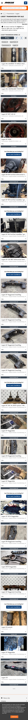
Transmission (10, 13)
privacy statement (19, 711)
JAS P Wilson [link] (13, 70)
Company (3, 701)
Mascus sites (6, 698)
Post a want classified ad (13, 154)
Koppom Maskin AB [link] (14, 181)
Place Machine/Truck (25, 2)
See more (24, 24)
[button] (7, 38)
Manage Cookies (7, 711)
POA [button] (2, 68)
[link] (14, 55)
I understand (14, 716)
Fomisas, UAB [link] (14, 634)
